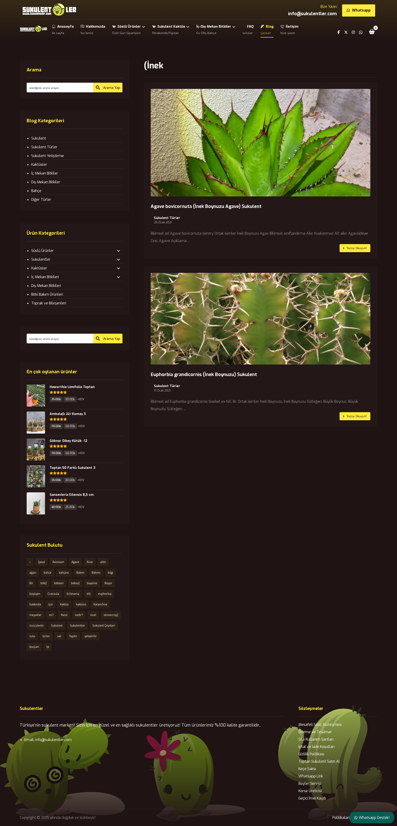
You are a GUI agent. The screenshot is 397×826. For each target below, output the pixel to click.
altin (103, 562)
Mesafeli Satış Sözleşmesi (320, 724)
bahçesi (64, 573)
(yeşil (41, 562)
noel (93, 615)
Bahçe (36, 190)
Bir (31, 583)
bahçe (47, 573)
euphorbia (104, 594)
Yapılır (73, 636)
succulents (36, 626)
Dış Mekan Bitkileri (46, 285)
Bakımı (96, 573)
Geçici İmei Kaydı (312, 798)
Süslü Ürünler (42, 250)
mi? (51, 615)
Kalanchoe (100, 604)
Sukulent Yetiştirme (47, 155)
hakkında (35, 604)
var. (59, 636)
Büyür (108, 583)
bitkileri (59, 583)
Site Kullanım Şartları (315, 739)
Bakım (80, 573)
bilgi (110, 573)
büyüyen (34, 594)
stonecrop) (111, 615)
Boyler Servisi (309, 783)
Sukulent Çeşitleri (103, 626)
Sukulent (38, 138)
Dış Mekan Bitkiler (45, 182)
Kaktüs (64, 604)
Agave (75, 562)
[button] (372, 31)
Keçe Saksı (307, 768)
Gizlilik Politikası (311, 754)
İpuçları (34, 647)
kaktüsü (81, 604)
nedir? (79, 615)
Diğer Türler (41, 199)
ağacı (32, 573)
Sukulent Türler (167, 218)
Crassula (53, 594)
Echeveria (73, 594)
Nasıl (64, 615)
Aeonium (58, 562)
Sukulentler (41, 259)
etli (89, 594)
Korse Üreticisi (310, 790)
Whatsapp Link (310, 776)
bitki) (43, 583)
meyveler (35, 615)
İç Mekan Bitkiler (44, 173)
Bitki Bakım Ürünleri (47, 294)
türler (46, 636)
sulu (32, 636)
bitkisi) (75, 583)
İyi (47, 647)
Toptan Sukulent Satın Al (319, 761)
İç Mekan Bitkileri (45, 276)
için (50, 604)
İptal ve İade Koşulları (316, 746)
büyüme (92, 583)
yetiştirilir (91, 636)
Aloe (90, 562)
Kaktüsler (39, 164)
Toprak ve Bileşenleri (48, 303)
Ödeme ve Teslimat (315, 732)
